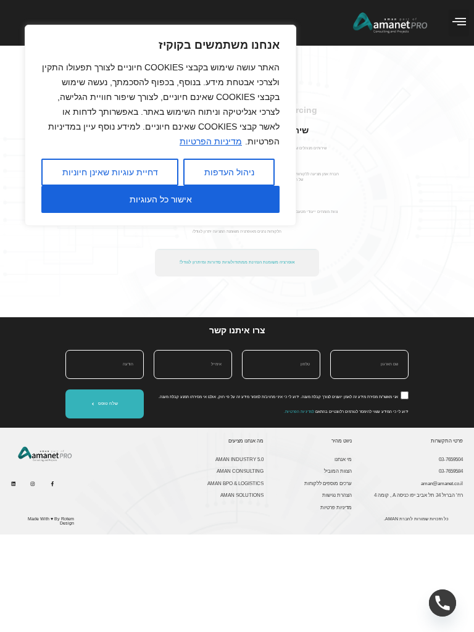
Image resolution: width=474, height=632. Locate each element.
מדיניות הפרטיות (211, 141)
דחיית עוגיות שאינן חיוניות (110, 172)
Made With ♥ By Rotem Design (51, 521)
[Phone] (442, 603)
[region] (160, 125)
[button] (459, 22)
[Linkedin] (13, 483)
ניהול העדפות (229, 172)
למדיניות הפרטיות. (299, 411)
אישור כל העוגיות (161, 199)
